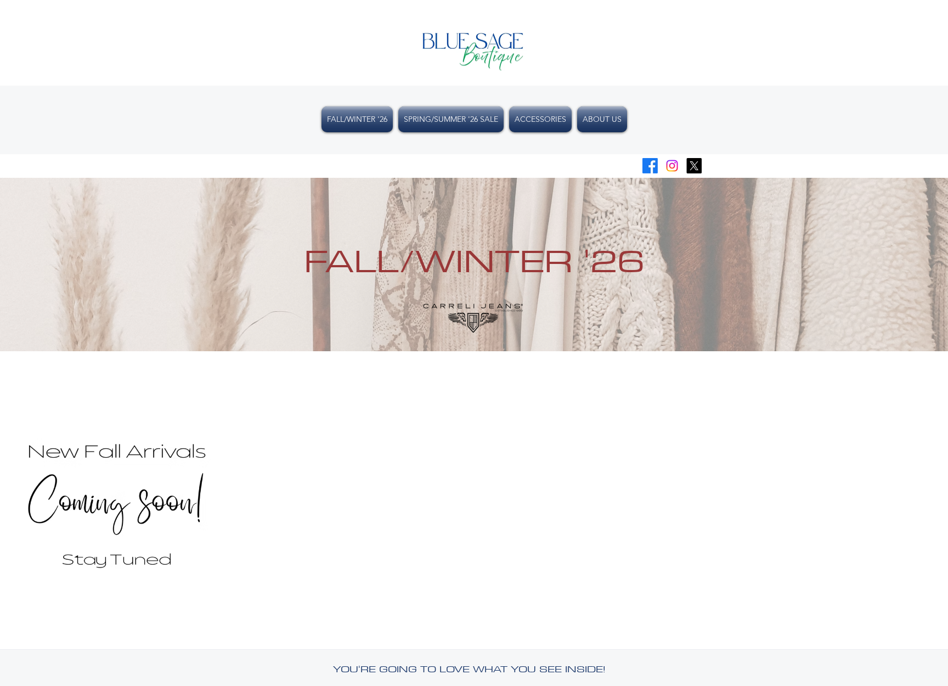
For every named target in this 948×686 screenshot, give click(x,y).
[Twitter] (694, 165)
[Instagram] (672, 165)
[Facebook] (650, 165)
